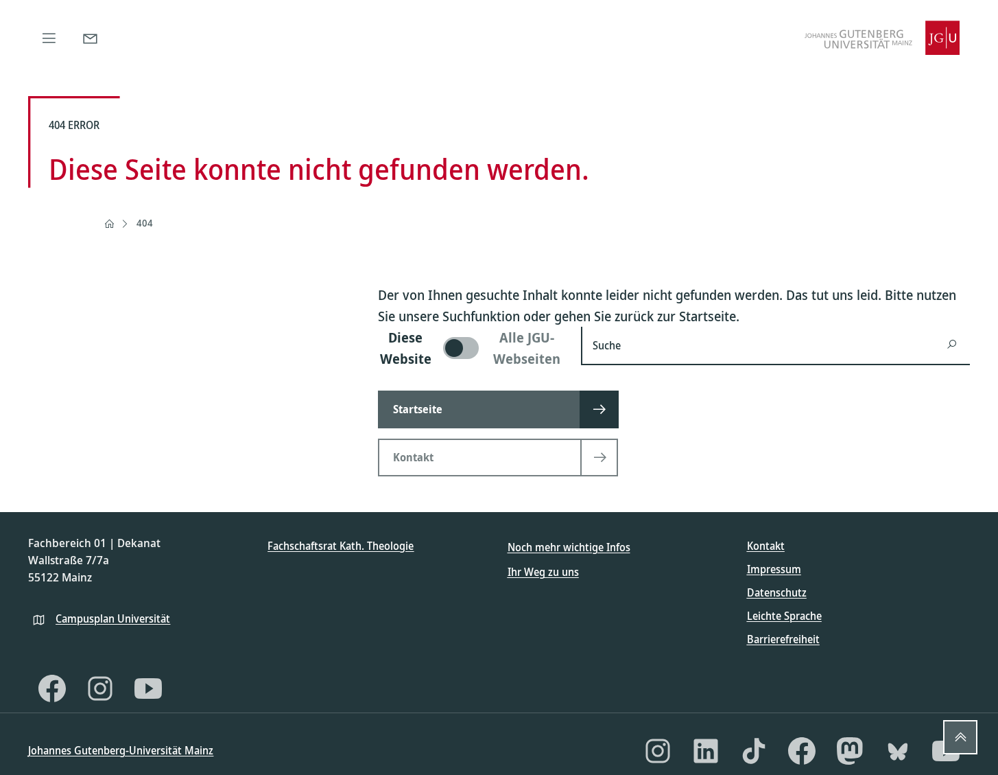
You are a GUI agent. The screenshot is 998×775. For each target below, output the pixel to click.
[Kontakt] (89, 38)
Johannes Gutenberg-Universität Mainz (120, 750)
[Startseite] (109, 223)
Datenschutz (777, 592)
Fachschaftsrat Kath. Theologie (341, 545)
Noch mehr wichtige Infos (569, 547)
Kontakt (766, 545)
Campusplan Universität (113, 618)
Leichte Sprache (784, 615)
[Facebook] (52, 688)
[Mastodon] (850, 751)
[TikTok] (754, 751)
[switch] (471, 348)
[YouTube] (148, 688)
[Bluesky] (898, 751)
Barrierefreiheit (783, 639)
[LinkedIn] (706, 751)
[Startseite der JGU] (882, 38)
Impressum (774, 569)
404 (144, 222)
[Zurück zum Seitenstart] (960, 737)
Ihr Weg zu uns (543, 571)
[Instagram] (100, 688)
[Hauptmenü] (48, 38)
